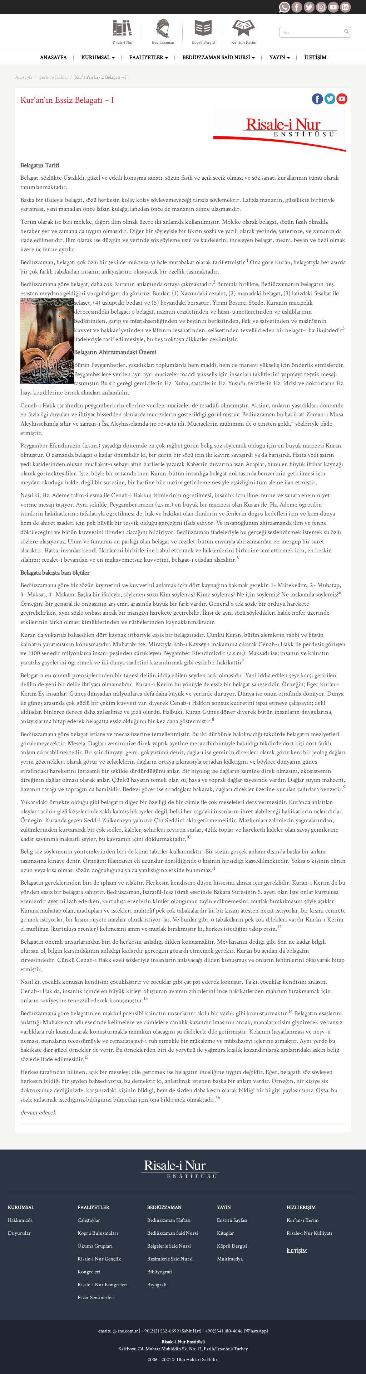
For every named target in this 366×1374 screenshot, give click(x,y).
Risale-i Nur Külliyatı (309, 1233)
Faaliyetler (146, 57)
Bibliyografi (159, 1271)
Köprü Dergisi (203, 42)
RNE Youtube (333, 7)
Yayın (277, 57)
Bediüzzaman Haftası (169, 1220)
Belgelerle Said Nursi (169, 1246)
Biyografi (157, 1284)
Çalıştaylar (89, 1220)
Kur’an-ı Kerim (303, 1220)
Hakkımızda (20, 1220)
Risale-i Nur (123, 42)
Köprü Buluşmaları (98, 1233)
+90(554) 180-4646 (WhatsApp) (236, 1331)
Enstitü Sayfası (232, 1220)
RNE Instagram (321, 7)
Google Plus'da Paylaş (341, 99)
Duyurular (19, 1233)
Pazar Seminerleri (96, 1297)
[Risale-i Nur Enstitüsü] (59, 32)
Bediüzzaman (163, 42)
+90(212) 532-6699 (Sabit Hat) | (173, 1331)
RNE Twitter (309, 7)
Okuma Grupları (95, 1246)
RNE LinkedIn (345, 7)
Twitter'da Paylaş (329, 99)
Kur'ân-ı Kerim (243, 42)
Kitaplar (225, 1233)
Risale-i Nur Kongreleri (103, 1284)
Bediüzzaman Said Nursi (217, 57)
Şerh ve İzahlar (53, 77)
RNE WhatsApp (284, 7)
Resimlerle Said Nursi (170, 1259)
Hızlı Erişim (301, 1207)
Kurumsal (96, 57)
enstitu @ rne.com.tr (118, 1331)
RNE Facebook (296, 7)
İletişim (315, 57)
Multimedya (230, 1259)
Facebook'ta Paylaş (317, 99)
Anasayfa (53, 57)
